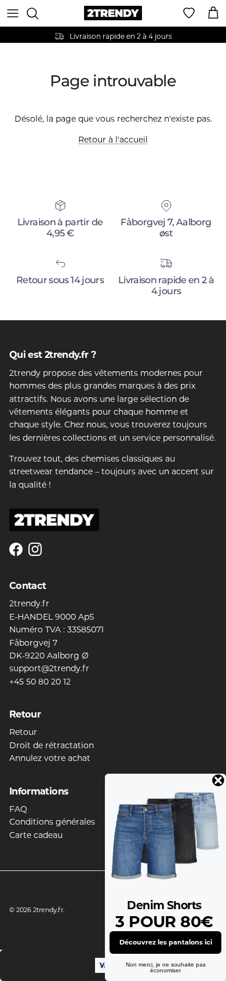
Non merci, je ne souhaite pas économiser (166, 967)
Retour (23, 732)
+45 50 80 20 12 (40, 681)
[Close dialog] (218, 780)
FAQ (18, 809)
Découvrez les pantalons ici (165, 942)
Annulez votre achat (49, 758)
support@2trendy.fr (49, 668)
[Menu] (12, 13)
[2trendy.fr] (113, 13)
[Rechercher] (38, 13)
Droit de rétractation (51, 745)
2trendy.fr (48, 910)
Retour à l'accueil (113, 139)
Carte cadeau (36, 835)
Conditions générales (52, 822)
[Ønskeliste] (189, 13)
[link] (165, 834)
